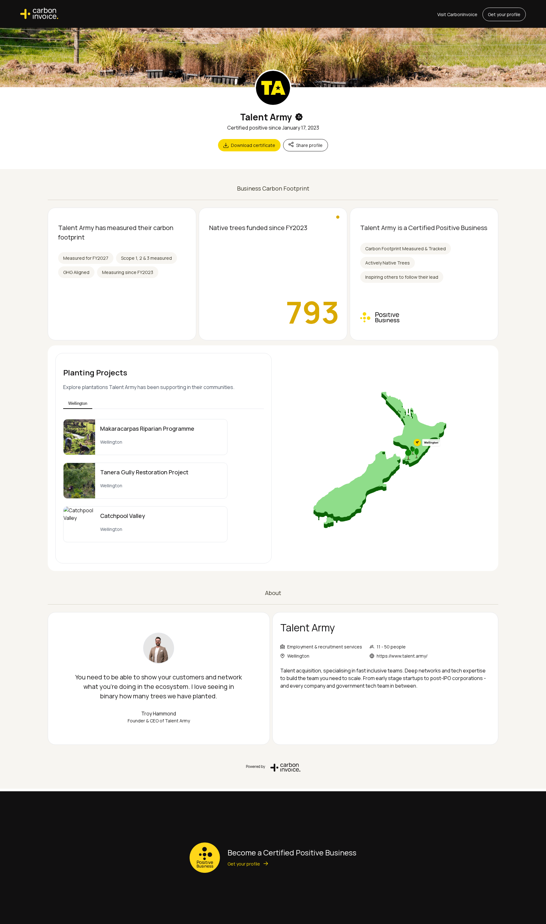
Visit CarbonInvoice (457, 14)
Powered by (255, 766)
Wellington (77, 403)
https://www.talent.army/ (402, 656)
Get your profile (504, 14)
